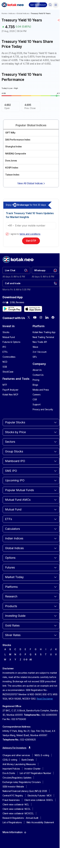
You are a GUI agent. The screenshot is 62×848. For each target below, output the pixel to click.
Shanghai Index (13, 146)
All (30, 659)
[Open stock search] (50, 4)
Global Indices (23, 13)
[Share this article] (58, 20)
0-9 (25, 659)
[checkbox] (7, 234)
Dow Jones (11, 160)
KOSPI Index (11, 167)
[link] (16, 270)
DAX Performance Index (17, 139)
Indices (12, 13)
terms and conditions (30, 234)
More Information (13, 832)
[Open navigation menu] (55, 4)
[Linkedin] (46, 317)
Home (4, 13)
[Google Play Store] (12, 309)
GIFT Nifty (10, 132)
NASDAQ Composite (15, 153)
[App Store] (33, 309)
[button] (38, 4)
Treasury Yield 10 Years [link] (40, 13)
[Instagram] (40, 317)
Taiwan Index (12, 174)
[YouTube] (34, 317)
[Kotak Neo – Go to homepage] (13, 4)
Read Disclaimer (45, 698)
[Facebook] (53, 317)
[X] (28, 317)
